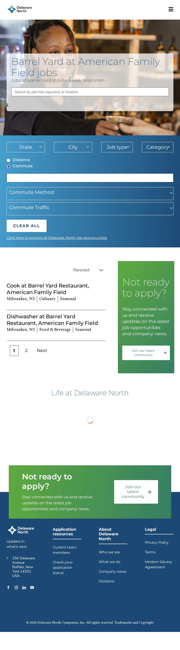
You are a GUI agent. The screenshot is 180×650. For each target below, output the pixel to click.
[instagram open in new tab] (16, 587)
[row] (56, 294)
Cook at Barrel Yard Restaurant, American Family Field (48, 288)
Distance (21, 159)
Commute (23, 166)
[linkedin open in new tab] (24, 587)
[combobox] (90, 91)
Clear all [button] (26, 225)
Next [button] (42, 350)
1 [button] (14, 350)
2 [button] (26, 350)
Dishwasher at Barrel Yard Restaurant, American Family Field (52, 319)
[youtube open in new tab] (32, 587)
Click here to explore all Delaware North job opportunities (57, 238)
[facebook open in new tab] (8, 587)
